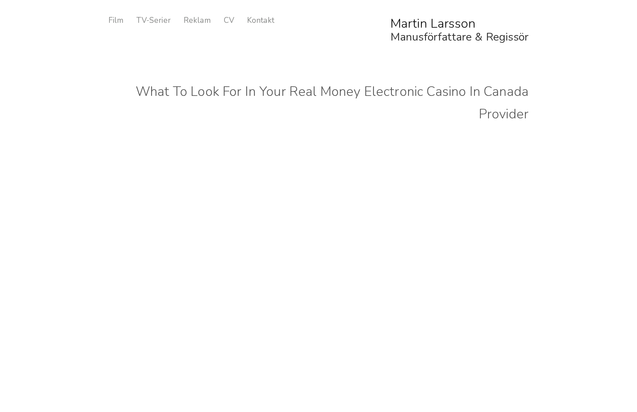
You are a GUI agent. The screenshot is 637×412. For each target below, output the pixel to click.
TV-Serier (153, 20)
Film (116, 20)
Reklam (197, 20)
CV (229, 20)
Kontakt (260, 20)
